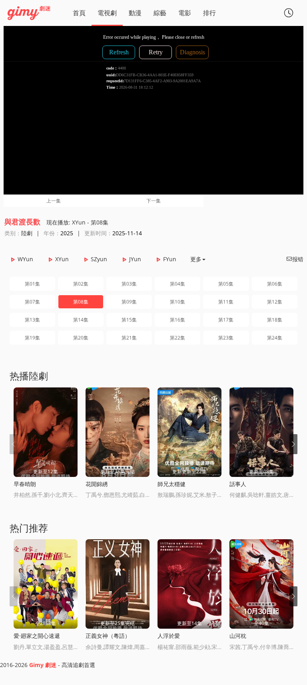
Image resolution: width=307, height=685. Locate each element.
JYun (135, 259)
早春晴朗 (25, 484)
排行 (209, 12)
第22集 (177, 337)
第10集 (177, 301)
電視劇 (107, 12)
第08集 (80, 301)
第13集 (32, 319)
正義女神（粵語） (108, 635)
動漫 (135, 12)
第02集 (80, 283)
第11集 (225, 301)
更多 (195, 259)
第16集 (177, 319)
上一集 (53, 200)
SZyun (99, 259)
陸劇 (26, 233)
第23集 (225, 337)
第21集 (129, 337)
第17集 (225, 319)
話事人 (237, 484)
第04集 (177, 283)
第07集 (32, 301)
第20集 (80, 337)
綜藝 (160, 12)
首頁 (79, 12)
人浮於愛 (168, 635)
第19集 (32, 337)
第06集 (274, 283)
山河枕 (237, 635)
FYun (169, 259)
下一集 (153, 200)
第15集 (129, 319)
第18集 (274, 319)
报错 (294, 259)
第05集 (225, 283)
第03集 (129, 283)
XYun (62, 259)
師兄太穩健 (171, 484)
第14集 (80, 319)
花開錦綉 (97, 484)
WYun (25, 259)
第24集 (274, 337)
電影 (184, 12)
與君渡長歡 (22, 221)
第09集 (129, 301)
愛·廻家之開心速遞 (37, 635)
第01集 (32, 283)
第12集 (274, 301)
